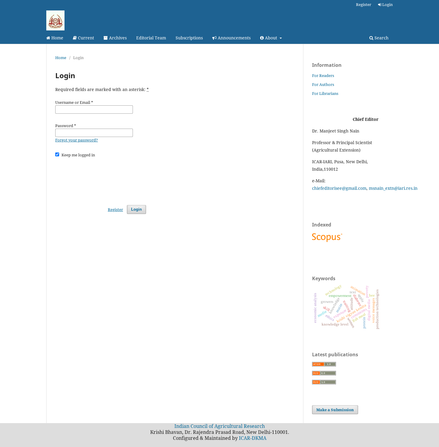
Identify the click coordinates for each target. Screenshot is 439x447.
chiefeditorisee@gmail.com (339, 188)
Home (56, 38)
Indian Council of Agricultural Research (219, 426)
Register (363, 4)
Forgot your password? (76, 140)
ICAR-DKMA (252, 438)
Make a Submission (335, 409)
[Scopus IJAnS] (328, 242)
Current (85, 38)
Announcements (234, 38)
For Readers (323, 75)
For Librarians (325, 93)
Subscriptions (189, 38)
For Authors (323, 84)
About (271, 38)
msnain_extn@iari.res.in (393, 188)
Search (381, 38)
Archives (117, 38)
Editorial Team (151, 38)
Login (387, 4)
